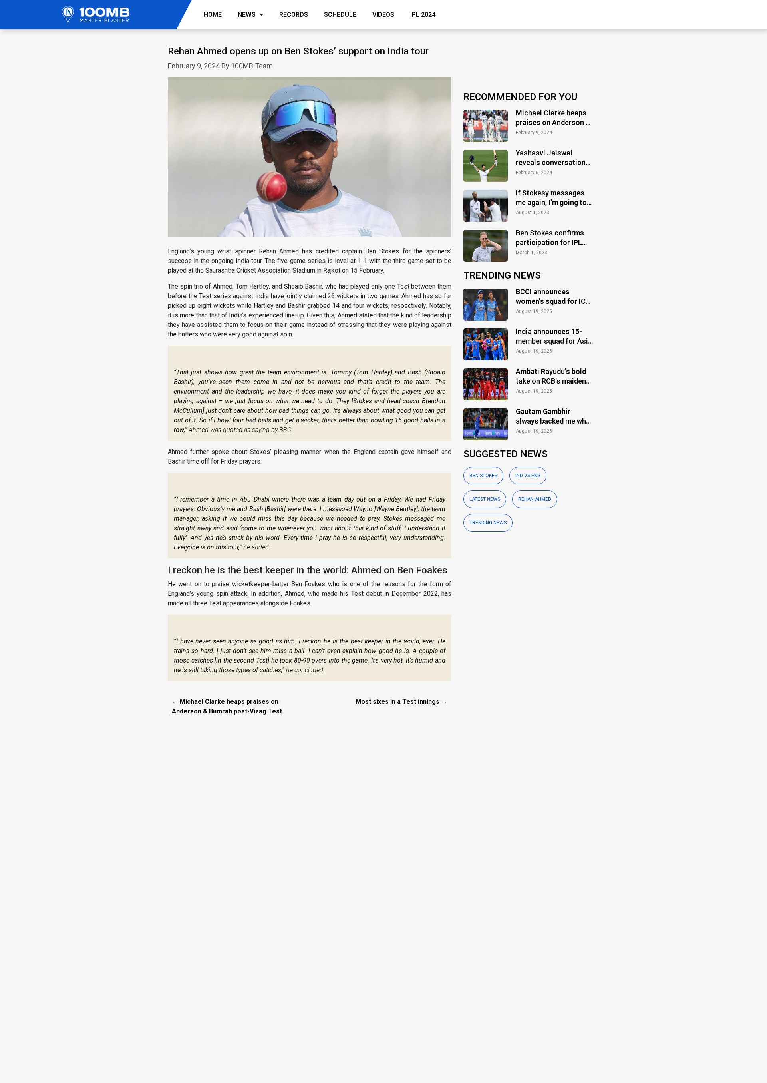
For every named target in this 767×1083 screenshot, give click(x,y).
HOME (213, 14)
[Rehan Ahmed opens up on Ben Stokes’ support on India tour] (309, 161)
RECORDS (293, 14)
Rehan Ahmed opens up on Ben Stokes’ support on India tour (298, 51)
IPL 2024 (422, 14)
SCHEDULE (340, 14)
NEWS (247, 14)
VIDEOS (383, 14)
